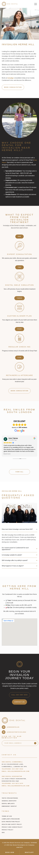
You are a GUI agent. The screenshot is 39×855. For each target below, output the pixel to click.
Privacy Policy (7, 829)
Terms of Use (7, 816)
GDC (3, 832)
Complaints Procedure (11, 819)
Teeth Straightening (10, 798)
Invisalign (11, 78)
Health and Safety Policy (12, 824)
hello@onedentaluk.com (18, 771)
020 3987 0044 (17, 769)
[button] (35, 4)
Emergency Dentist (9, 806)
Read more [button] (7, 454)
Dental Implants (8, 803)
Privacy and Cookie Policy (12, 827)
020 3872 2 (16, 783)
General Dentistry (9, 800)
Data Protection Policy (11, 821)
